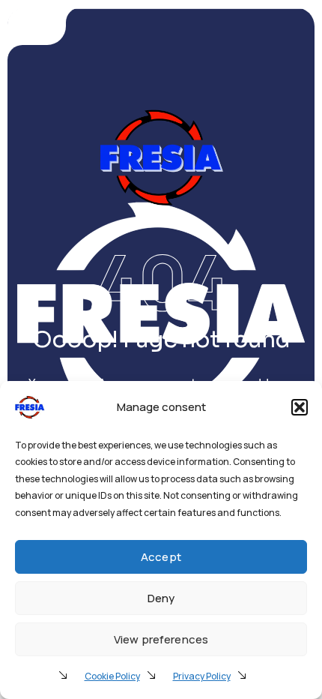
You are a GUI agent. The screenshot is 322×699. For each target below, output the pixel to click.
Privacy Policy (202, 676)
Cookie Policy (112, 676)
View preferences (161, 639)
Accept (161, 557)
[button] (299, 407)
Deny (161, 598)
